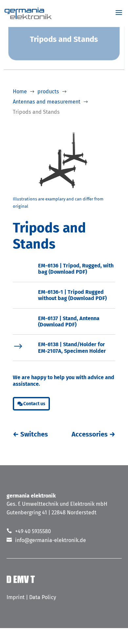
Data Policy (42, 597)
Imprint (16, 597)
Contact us (34, 404)
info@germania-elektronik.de (50, 540)
